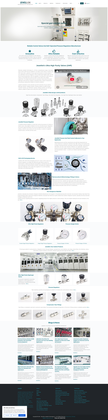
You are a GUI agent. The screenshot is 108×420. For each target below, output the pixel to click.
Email (82, 3)
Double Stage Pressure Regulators (27, 243)
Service (26, 158)
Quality (38, 395)
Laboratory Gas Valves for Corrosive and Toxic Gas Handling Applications (44, 340)
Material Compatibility (79, 390)
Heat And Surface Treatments (80, 392)
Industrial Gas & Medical (60, 401)
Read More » (20, 352)
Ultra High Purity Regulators (36, 224)
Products (45, 3)
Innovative (30, 54)
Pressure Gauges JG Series (63, 243)
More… (21, 200)
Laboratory (57, 398)
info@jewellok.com (48, 418)
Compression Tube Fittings (42, 402)
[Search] (78, 3)
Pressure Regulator (78, 398)
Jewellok (26, 122)
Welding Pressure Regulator (80, 402)
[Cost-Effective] (78, 51)
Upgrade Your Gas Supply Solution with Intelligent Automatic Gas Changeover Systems (81, 368)
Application (65, 3)
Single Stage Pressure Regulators (45, 243)
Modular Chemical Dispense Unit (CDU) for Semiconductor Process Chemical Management (44, 368)
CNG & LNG (57, 396)
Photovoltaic (58, 399)
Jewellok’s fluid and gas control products (54, 92)
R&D (37, 393)
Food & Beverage (59, 402)
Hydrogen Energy (59, 404)
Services (51, 3)
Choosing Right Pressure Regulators (82, 401)
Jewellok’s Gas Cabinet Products (54, 246)
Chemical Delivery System (42, 409)
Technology (58, 3)
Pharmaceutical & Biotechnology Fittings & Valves (65, 177)
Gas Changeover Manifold (54, 191)
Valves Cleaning (77, 395)
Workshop (39, 392)
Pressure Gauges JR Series (81, 243)
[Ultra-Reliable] (54, 51)
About (40, 3)
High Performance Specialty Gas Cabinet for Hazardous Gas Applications (26, 368)
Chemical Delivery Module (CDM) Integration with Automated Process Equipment (26, 340)
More (71, 3)
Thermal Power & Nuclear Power (62, 395)
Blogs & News (54, 323)
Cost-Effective (78, 54)
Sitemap (73, 416)
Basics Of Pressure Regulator (80, 399)
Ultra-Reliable (54, 54)
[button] (2, 24)
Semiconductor (58, 390)
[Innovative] (29, 51)
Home (36, 3)
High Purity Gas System (42, 401)
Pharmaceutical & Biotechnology (62, 393)
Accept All (22, 415)
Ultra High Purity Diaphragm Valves (44, 405)
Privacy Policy (68, 416)
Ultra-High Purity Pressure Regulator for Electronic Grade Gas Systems (62, 340)
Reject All (14, 415)
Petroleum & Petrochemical (61, 392)
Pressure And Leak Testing (80, 396)
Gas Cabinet (39, 406)
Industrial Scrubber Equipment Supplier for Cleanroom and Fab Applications (81, 340)
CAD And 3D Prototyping (79, 393)
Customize (7, 415)
